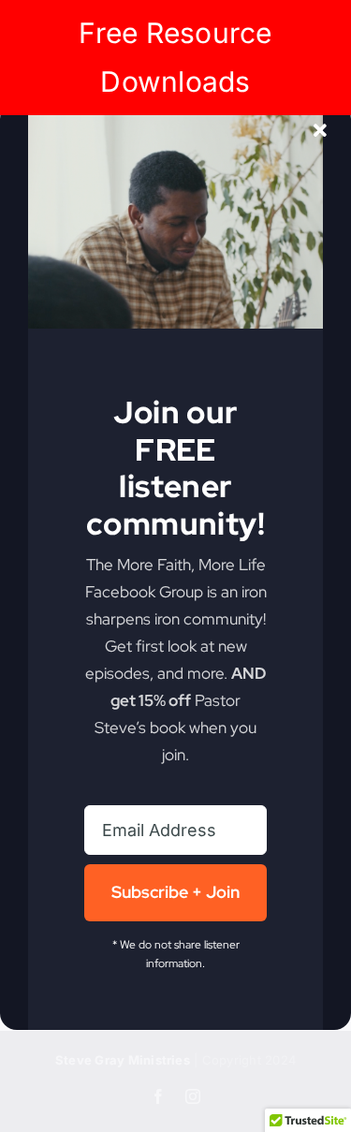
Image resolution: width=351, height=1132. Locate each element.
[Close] (320, 131)
